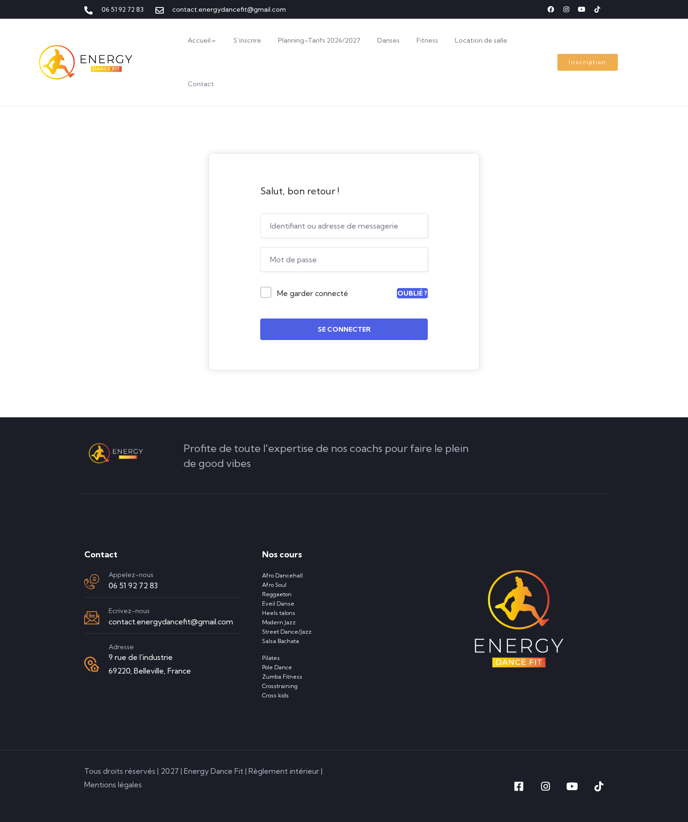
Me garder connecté (312, 293)
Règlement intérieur (284, 771)
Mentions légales (113, 784)
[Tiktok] (597, 9)
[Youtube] (581, 9)
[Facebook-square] (518, 786)
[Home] (86, 62)
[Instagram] (566, 9)
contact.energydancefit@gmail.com (171, 621)
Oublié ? (412, 293)
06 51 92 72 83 (133, 585)
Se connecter (344, 329)
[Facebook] (550, 9)
